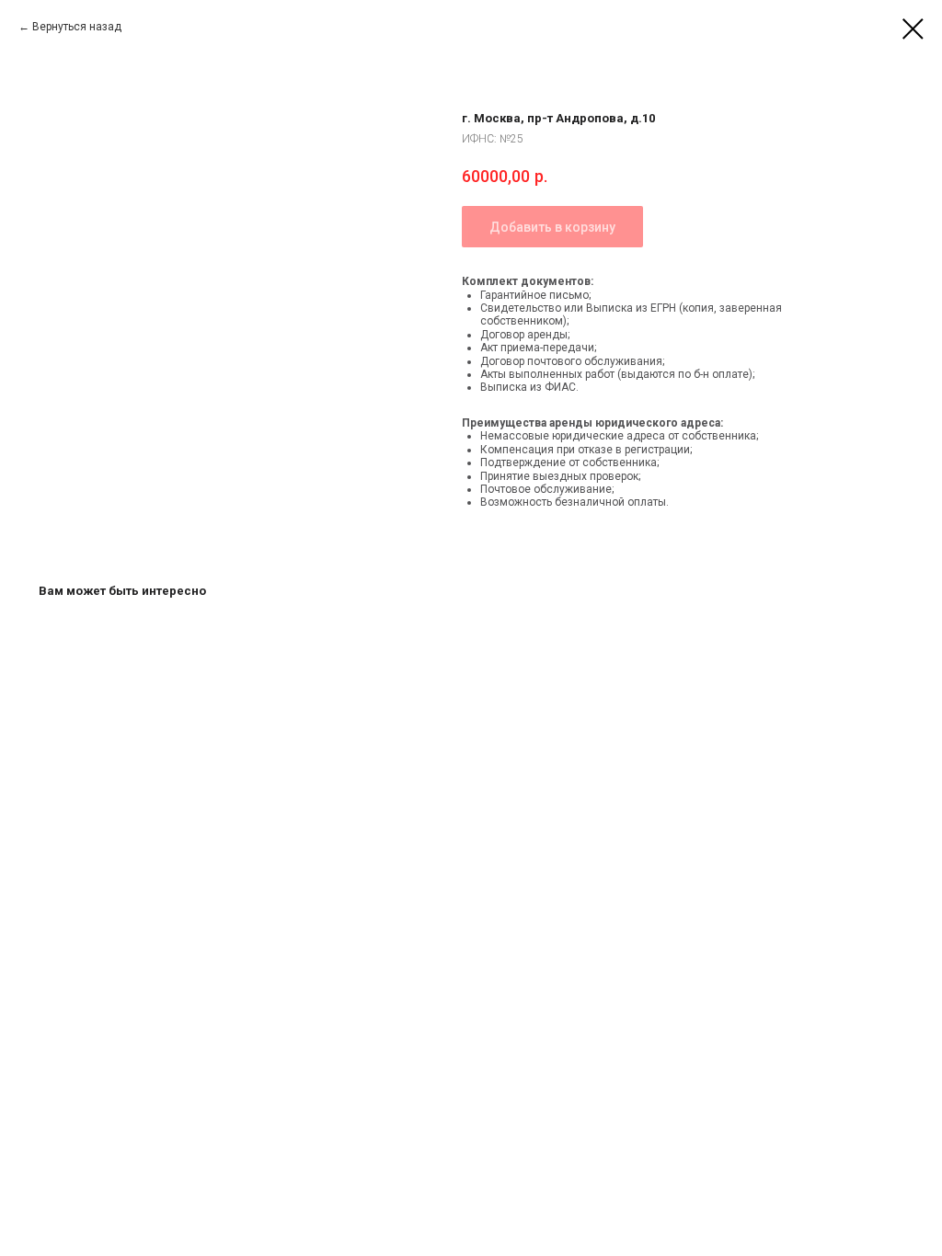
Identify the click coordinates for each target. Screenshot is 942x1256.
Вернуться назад (76, 26)
